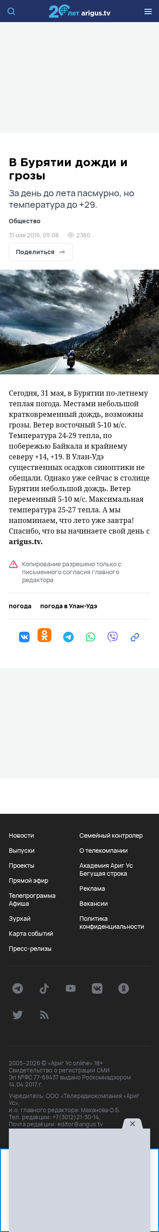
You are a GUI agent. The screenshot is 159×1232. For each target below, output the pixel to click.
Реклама (92, 889)
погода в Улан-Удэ (68, 606)
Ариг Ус (79, 11)
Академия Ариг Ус (106, 866)
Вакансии (94, 904)
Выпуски (21, 850)
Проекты (21, 866)
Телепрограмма (32, 896)
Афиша (19, 904)
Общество (25, 221)
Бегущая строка (103, 873)
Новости (21, 835)
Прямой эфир (28, 881)
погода (20, 606)
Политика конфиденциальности (112, 923)
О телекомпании (104, 850)
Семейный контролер (111, 835)
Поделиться (35, 252)
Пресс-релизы (30, 949)
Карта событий (31, 934)
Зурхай (19, 919)
